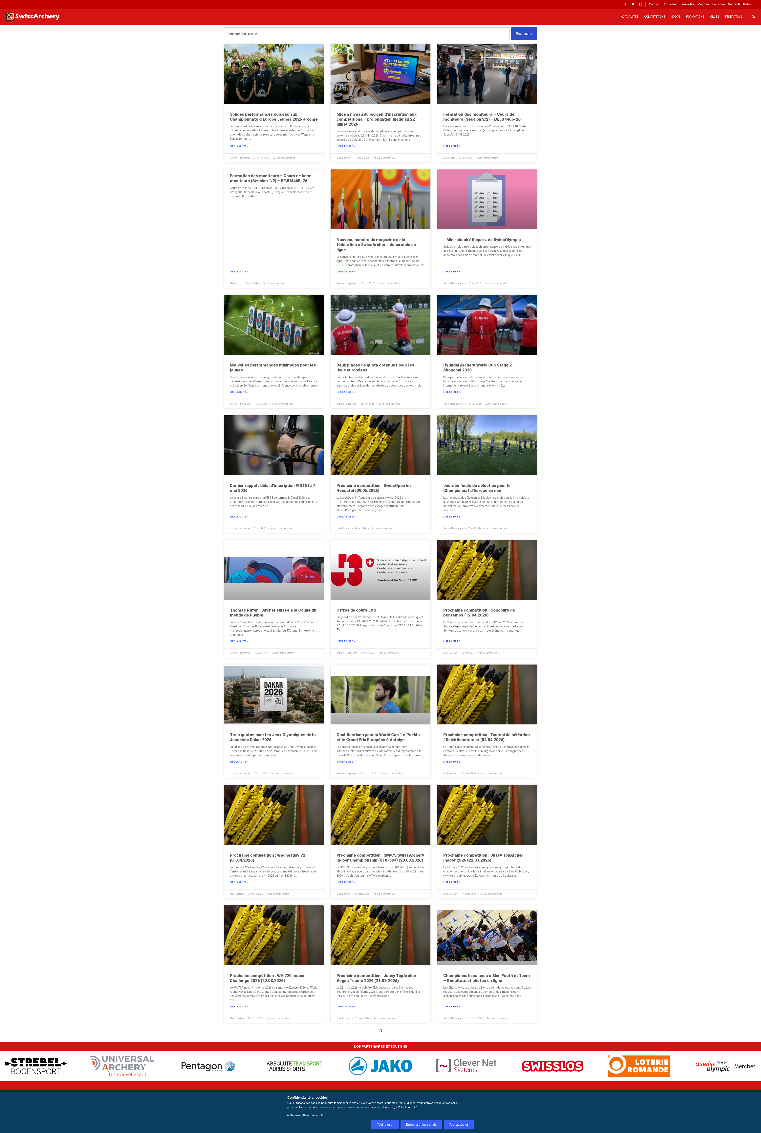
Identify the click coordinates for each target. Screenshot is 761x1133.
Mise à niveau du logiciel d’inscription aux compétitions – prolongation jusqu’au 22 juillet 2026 (377, 119)
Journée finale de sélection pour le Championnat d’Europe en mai (477, 488)
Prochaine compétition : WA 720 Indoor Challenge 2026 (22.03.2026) (267, 978)
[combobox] (367, 33)
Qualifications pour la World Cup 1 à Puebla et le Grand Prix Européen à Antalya (378, 737)
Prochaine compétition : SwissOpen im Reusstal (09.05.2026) (374, 488)
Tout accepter (458, 1124)
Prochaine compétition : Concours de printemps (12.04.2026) (479, 612)
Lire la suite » (239, 146)
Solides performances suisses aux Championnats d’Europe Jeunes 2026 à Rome (274, 117)
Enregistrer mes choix (421, 1124)
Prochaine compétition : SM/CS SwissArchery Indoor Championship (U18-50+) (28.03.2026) (380, 858)
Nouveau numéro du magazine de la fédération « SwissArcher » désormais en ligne (376, 244)
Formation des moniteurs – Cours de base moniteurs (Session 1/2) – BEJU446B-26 (270, 178)
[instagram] (640, 4)
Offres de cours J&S (356, 610)
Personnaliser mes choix (307, 1115)
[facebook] (625, 4)
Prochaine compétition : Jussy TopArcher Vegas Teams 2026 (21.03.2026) (376, 978)
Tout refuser (385, 1124)
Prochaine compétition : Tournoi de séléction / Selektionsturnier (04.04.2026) (486, 737)
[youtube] (633, 4)
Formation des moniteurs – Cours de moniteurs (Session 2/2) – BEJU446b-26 (482, 117)
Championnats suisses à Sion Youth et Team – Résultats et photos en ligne (486, 978)
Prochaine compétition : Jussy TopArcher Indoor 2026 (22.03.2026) (483, 858)
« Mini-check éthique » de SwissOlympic (482, 239)
